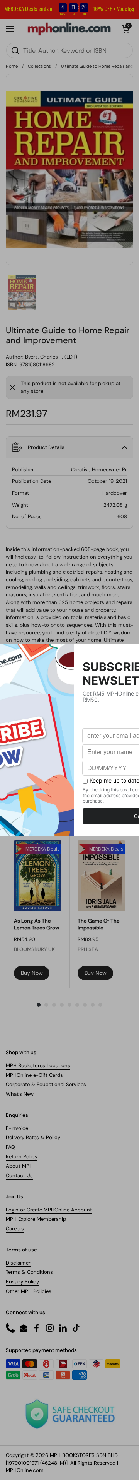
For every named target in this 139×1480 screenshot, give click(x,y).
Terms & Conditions (29, 1272)
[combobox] (69, 50)
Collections (39, 66)
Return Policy (21, 1156)
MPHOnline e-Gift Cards (34, 1075)
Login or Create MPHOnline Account (49, 1209)
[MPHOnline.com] (69, 29)
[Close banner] (131, 9)
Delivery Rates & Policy (33, 1137)
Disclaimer (18, 1263)
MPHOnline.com (25, 1470)
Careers (15, 1228)
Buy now (32, 972)
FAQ (10, 1147)
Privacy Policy (22, 1281)
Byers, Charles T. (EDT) (51, 357)
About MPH (19, 1166)
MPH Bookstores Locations (38, 1065)
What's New (20, 1094)
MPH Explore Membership (36, 1219)
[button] (125, 29)
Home (12, 66)
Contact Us (19, 1175)
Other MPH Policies (28, 1291)
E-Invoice (17, 1128)
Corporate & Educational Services (46, 1084)
